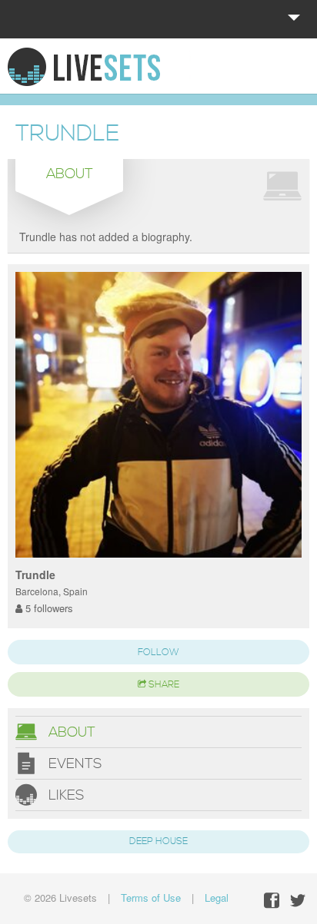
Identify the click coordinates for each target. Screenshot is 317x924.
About (70, 731)
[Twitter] (297, 900)
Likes (64, 794)
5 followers (47, 608)
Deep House (158, 841)
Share (162, 685)
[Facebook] (271, 900)
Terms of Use (151, 897)
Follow (158, 652)
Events (73, 763)
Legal (217, 897)
